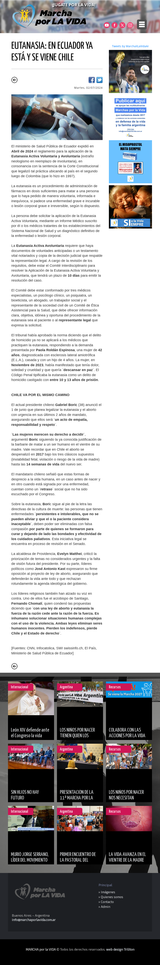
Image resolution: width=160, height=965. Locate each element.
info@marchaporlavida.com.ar (34, 920)
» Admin (104, 906)
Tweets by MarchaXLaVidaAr (130, 46)
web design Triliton (120, 949)
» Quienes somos (111, 897)
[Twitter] (99, 82)
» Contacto (106, 902)
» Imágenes (107, 892)
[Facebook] (92, 82)
